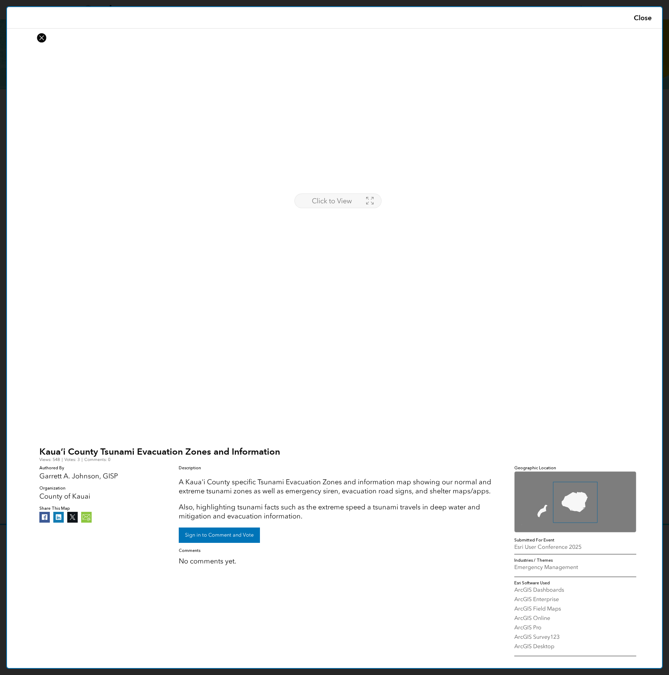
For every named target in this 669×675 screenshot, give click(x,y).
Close (643, 18)
